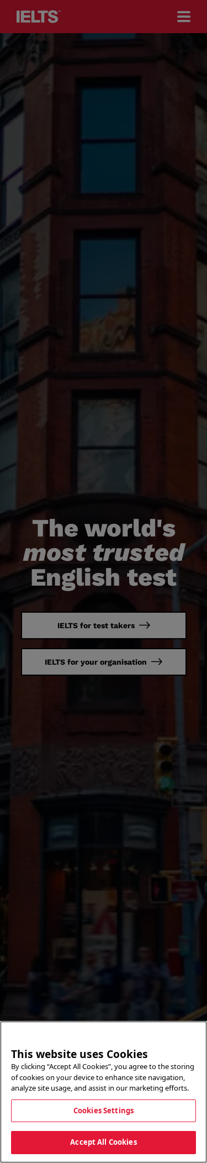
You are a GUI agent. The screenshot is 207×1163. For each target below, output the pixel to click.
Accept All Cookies (103, 1142)
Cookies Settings (103, 1110)
